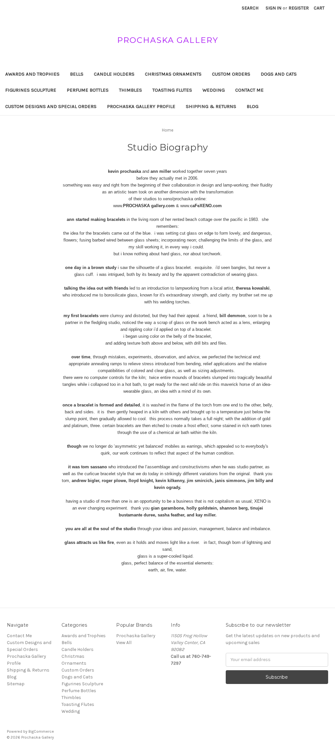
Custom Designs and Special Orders (51, 106)
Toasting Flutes (172, 90)
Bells (76, 74)
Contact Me (249, 90)
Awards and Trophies (32, 74)
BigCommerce (41, 731)
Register (299, 8)
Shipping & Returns (211, 106)
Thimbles (130, 90)
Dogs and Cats (279, 74)
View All (124, 642)
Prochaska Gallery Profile (141, 106)
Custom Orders (231, 74)
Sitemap (16, 684)
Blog (252, 106)
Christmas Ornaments (173, 74)
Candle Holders (114, 74)
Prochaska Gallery (135, 635)
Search (250, 8)
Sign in (273, 8)
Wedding (214, 90)
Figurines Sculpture (30, 90)
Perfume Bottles (88, 90)
